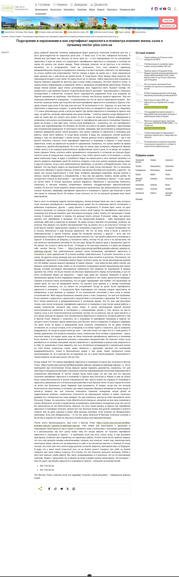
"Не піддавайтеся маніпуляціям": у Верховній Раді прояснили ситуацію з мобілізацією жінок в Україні (160, 114)
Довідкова (81, 9)
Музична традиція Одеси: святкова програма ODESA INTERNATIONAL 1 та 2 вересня (160, 123)
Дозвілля (100, 4)
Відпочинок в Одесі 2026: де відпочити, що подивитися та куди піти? (159, 102)
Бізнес (138, 174)
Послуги (153, 189)
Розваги (168, 170)
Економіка (140, 185)
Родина (168, 189)
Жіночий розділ (139, 179)
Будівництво (141, 170)
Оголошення (40, 14)
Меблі (152, 174)
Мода (167, 185)
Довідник (80, 4)
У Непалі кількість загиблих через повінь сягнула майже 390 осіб (158, 65)
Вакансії (100, 9)
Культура (169, 178)
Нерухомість (69, 9)
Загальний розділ (140, 161)
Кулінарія (139, 189)
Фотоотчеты (55, 9)
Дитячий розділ (168, 194)
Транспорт (169, 166)
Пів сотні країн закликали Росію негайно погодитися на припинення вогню (159, 86)
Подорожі (140, 193)
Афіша (92, 9)
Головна (44, 4)
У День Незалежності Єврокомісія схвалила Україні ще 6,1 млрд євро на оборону (160, 135)
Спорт (167, 174)
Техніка (153, 160)
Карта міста (112, 9)
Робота (153, 193)
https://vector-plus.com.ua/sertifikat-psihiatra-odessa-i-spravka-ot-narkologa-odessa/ (81, 365)
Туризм (138, 166)
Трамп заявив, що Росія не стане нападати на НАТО (158, 58)
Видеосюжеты (41, 9)
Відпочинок (155, 170)
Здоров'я (169, 160)
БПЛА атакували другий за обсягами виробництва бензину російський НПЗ (160, 94)
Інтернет (153, 178)
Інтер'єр (153, 185)
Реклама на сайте (127, 9)
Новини (62, 4)
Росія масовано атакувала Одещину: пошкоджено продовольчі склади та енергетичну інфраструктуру (160, 144)
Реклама (139, 199)
